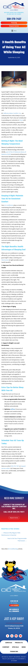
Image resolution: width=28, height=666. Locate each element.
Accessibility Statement (16, 659)
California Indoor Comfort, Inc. (12, 113)
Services (8, 642)
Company (5, 647)
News (24, 647)
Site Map (14, 660)
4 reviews (15, 603)
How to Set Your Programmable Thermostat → (17, 539)
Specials (15, 647)
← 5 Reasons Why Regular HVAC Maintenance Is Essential (10, 534)
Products (19, 642)
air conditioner (8, 205)
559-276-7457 (15, 466)
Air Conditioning (13, 549)
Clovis (21, 120)
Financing (14, 651)
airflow (12, 409)
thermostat (4, 260)
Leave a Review (14, 605)
